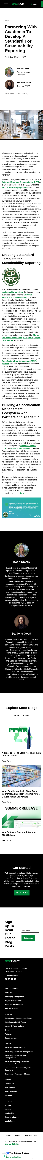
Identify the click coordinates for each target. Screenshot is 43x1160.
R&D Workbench (11, 1008)
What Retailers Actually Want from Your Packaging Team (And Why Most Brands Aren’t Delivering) (21, 794)
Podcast (8, 1034)
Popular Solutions (12, 989)
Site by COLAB (11, 1144)
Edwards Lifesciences (12, 338)
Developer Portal (31, 1135)
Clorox (36, 335)
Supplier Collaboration (14, 1004)
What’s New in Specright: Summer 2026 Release (19, 833)
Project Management (13, 1000)
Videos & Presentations (14, 1026)
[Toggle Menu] (6, 4)
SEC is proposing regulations (15, 187)
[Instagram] (9, 980)
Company (9, 1101)
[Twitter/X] (12, 980)
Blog (7, 1030)
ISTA (25, 338)
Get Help (8, 1095)
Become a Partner (12, 1117)
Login (35, 4)
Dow (4, 340)
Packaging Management (14, 997)
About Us (8, 1105)
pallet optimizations (20, 448)
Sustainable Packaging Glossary (18, 1074)
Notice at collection (12, 1157)
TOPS (30, 338)
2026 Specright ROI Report (15, 1022)
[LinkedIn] (15, 980)
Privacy (18, 1135)
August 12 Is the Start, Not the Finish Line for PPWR (21, 754)
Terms (8, 1135)
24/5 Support (10, 1088)
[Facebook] (6, 980)
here (22, 493)
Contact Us (9, 1084)
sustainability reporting (12, 292)
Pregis (10, 340)
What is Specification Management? (19, 1052)
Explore (8, 1044)
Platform (8, 993)
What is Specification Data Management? (15, 1057)
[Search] (31, 4)
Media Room (10, 1121)
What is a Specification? (15, 1048)
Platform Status (11, 1091)
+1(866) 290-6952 (12, 975)
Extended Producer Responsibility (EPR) (20, 182)
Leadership (9, 1113)
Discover (8, 1014)
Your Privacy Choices (19, 1153)
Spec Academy (11, 1038)
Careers (8, 1109)
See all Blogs (21, 715)
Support (8, 1080)
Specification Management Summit (19, 1018)
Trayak (37, 338)
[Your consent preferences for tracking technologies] (4, 1156)
